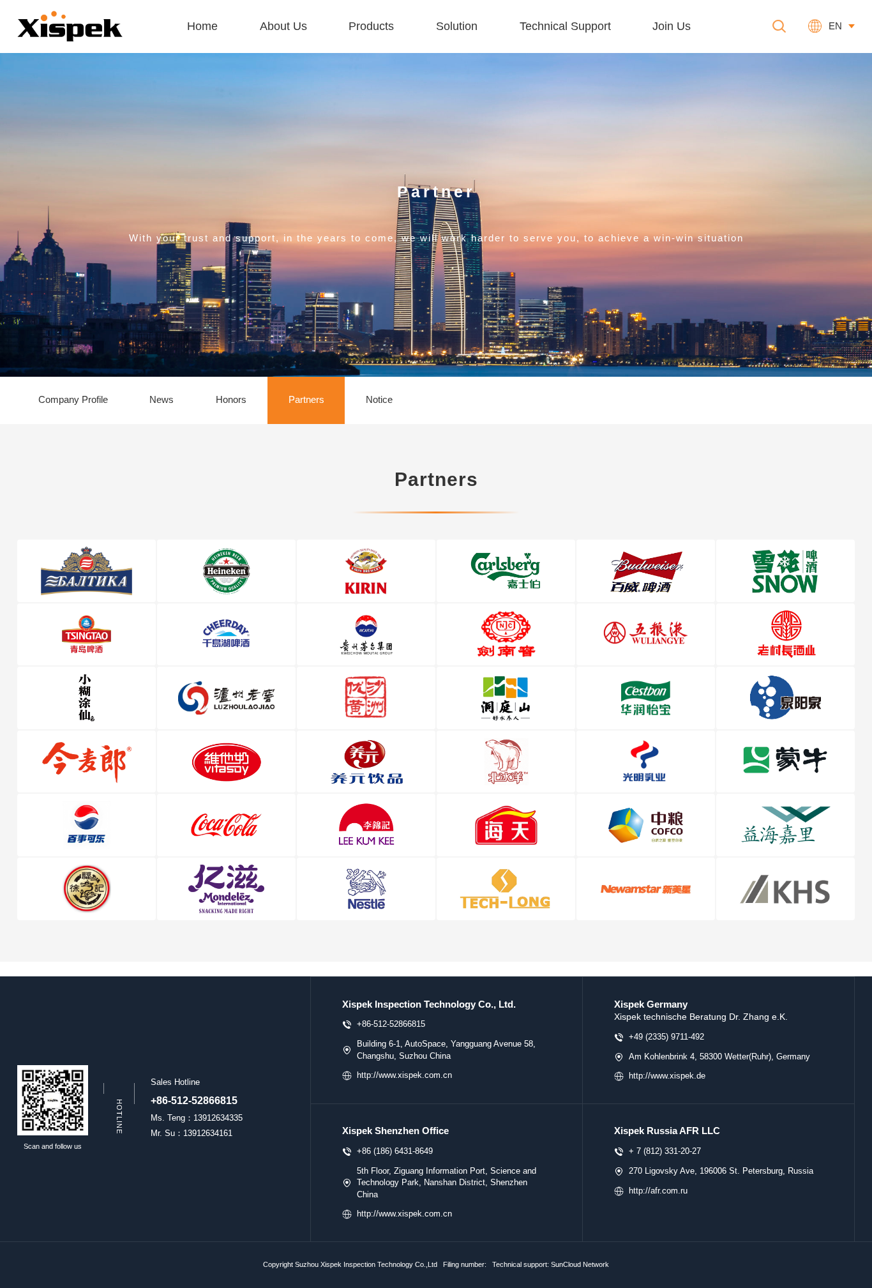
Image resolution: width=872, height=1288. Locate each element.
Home (202, 26)
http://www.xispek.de (667, 1075)
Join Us (671, 26)
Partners (306, 400)
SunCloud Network (580, 1264)
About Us (283, 26)
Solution (456, 26)
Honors (231, 400)
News (161, 400)
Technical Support (565, 26)
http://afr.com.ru (658, 1190)
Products (371, 26)
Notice (379, 400)
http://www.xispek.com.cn (404, 1075)
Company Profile (73, 400)
